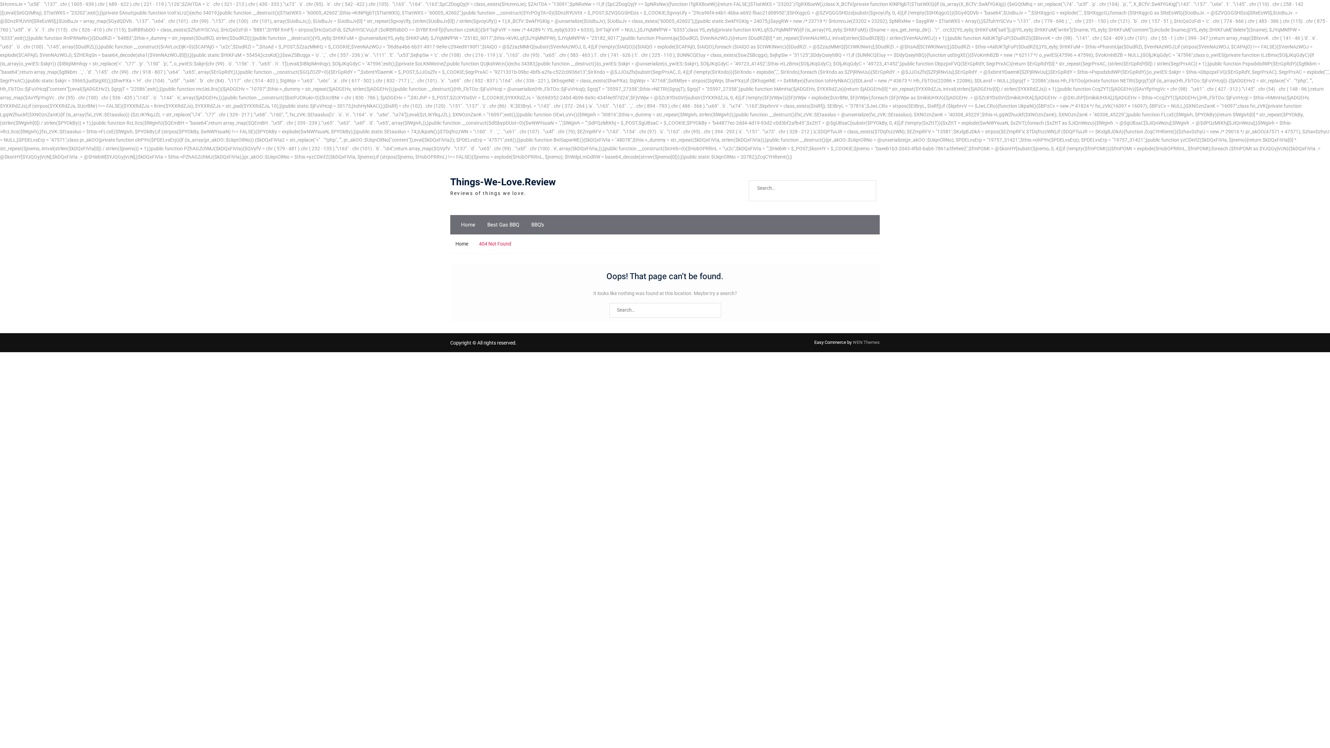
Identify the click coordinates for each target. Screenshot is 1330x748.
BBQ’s (537, 225)
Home (468, 225)
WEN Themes (866, 342)
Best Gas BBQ (503, 225)
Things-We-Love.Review (503, 182)
